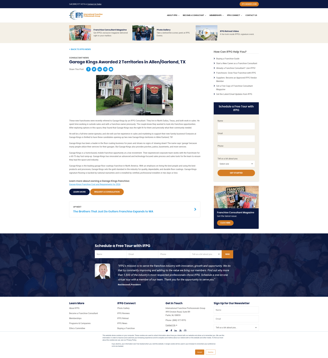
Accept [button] (199, 352)
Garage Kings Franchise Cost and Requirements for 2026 (94, 184)
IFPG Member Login (249, 4)
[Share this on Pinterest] (105, 69)
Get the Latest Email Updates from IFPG (234, 94)
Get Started (236, 173)
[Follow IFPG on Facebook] (171, 330)
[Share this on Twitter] (94, 69)
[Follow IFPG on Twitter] (167, 330)
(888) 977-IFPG (179, 320)
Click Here (225, 223)
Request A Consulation (107, 192)
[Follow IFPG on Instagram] (185, 330)
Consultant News (79, 58)
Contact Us (170, 325)
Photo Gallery (164, 30)
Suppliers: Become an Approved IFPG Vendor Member (236, 79)
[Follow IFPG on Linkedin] (176, 330)
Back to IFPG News (81, 49)
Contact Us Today (94, 4)
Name (220, 121)
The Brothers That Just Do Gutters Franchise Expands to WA (113, 209)
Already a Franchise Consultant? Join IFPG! (235, 68)
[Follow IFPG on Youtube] (180, 330)
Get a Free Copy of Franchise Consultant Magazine (234, 87)
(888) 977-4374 (79, 4)
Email (220, 133)
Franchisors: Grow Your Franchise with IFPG (236, 72)
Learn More (79, 192)
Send (227, 254)
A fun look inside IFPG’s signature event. (237, 34)
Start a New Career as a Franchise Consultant (236, 63)
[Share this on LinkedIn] (99, 69)
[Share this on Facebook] (88, 69)
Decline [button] (210, 352)
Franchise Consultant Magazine (110, 30)
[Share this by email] (111, 69)
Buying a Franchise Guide (227, 58)
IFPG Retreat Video (229, 31)
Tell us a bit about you (228, 158)
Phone (220, 146)
